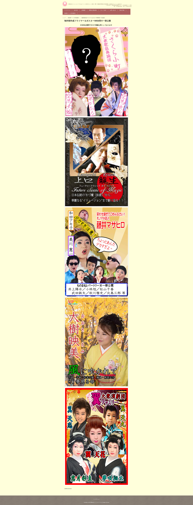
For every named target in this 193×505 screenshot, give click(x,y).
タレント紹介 (103, 10)
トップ (64, 17)
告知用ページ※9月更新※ (70, 13)
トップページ (67, 10)
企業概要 (83, 10)
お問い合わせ (113, 10)
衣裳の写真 (121, 10)
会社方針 (76, 10)
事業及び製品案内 (93, 10)
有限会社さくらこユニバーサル (65, 4)
